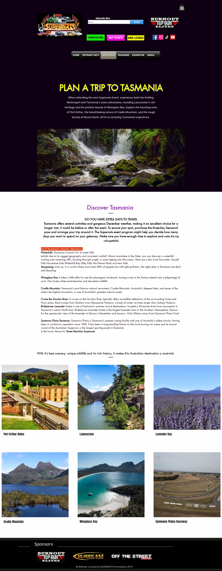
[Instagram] (161, 37)
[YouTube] (172, 37)
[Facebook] (155, 37)
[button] (181, 7)
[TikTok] (166, 37)
